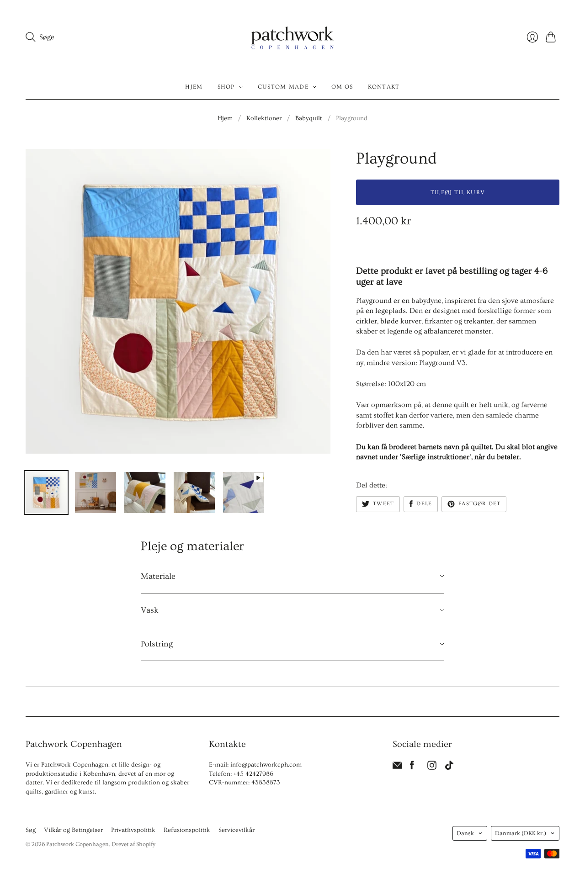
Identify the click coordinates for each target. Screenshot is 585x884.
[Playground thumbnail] (46, 492)
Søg (31, 830)
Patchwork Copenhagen (77, 844)
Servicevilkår (236, 830)
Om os (342, 87)
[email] (397, 767)
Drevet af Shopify (133, 844)
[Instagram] (431, 767)
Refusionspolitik (187, 830)
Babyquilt (308, 118)
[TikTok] (449, 767)
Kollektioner (264, 118)
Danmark (520, 833)
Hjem (193, 87)
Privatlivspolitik (133, 830)
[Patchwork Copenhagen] (292, 37)
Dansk (465, 833)
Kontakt (384, 87)
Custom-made (283, 87)
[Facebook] (412, 767)
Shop (226, 87)
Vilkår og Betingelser (73, 830)
